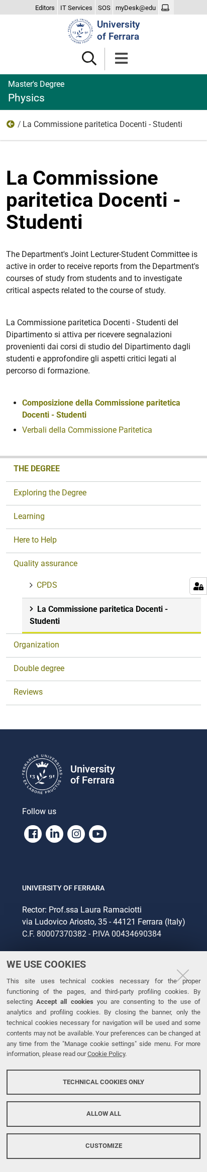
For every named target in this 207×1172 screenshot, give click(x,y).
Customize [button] (103, 1145)
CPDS (47, 585)
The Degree (37, 468)
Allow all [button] (103, 1113)
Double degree (39, 668)
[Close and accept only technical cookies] (183, 975)
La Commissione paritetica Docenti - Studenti (99, 615)
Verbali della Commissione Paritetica (87, 430)
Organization (36, 644)
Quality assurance (11, 126)
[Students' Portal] (166, 8)
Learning (29, 516)
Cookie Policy (106, 1054)
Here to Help (35, 540)
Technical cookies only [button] (103, 1082)
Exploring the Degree (50, 492)
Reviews (28, 692)
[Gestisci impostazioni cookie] (198, 586)
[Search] (89, 59)
